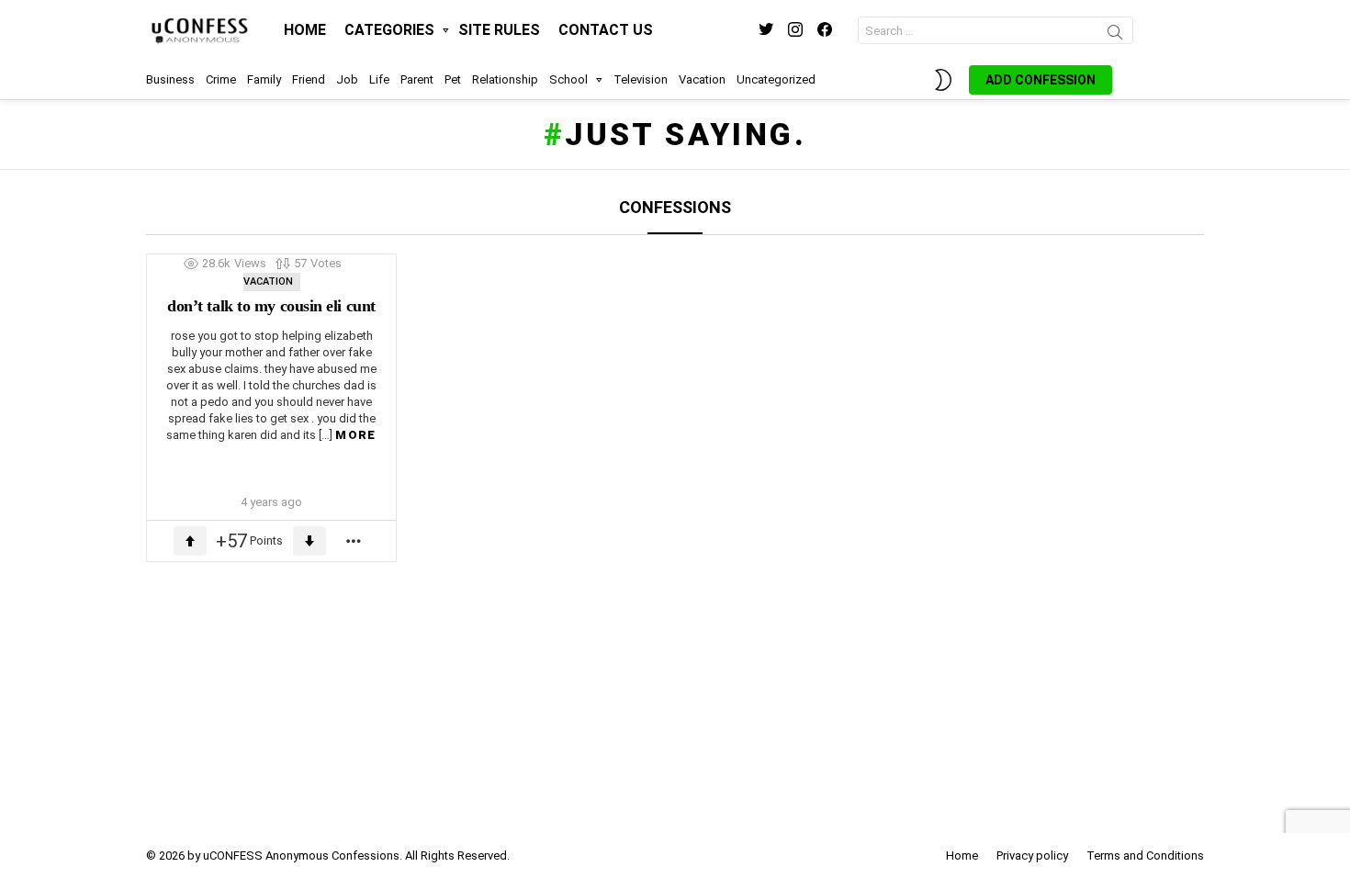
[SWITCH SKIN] (943, 80)
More (355, 435)
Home (305, 30)
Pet (452, 79)
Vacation (702, 79)
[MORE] (354, 541)
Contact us (605, 30)
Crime (221, 79)
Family (264, 79)
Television (640, 79)
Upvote (190, 541)
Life (379, 79)
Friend (308, 79)
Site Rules (499, 30)
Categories (389, 30)
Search (1115, 35)
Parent (416, 79)
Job (347, 79)
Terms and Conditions (1145, 855)
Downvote (309, 541)
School (568, 79)
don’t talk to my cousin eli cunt (271, 306)
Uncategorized (776, 79)
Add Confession (1040, 80)
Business (170, 79)
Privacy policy (1032, 855)
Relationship (505, 79)
